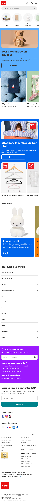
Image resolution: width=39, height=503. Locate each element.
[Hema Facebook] (3, 416)
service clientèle (15, 378)
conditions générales (7, 474)
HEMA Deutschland (26, 464)
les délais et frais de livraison (12, 371)
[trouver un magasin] (35, 357)
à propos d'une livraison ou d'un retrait (15, 366)
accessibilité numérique (8, 472)
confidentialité (21, 472)
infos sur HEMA (25, 437)
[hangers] (13, 179)
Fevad (16, 476)
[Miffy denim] (13, 89)
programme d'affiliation (27, 449)
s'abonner (19, 404)
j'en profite (19, 144)
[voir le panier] (32, 3)
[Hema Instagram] (6, 416)
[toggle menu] (36, 3)
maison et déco (6, 437)
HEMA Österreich (26, 466)
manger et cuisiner (6, 445)
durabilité (23, 442)
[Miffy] (17, 231)
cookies (10, 476)
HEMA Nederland (26, 456)
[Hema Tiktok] (10, 416)
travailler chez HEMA (27, 440)
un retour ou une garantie (11, 368)
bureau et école (6, 440)
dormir (3, 447)
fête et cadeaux (6, 442)
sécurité (4, 476)
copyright (19, 474)
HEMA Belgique (25, 461)
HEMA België (24, 458)
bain (2, 450)
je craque (19, 53)
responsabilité (27, 474)
